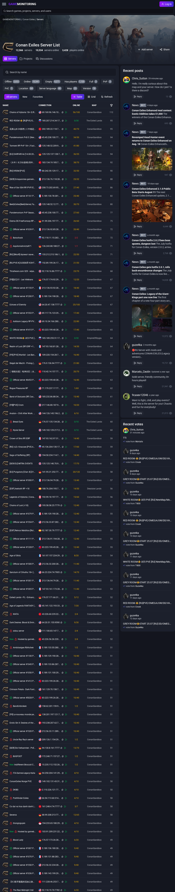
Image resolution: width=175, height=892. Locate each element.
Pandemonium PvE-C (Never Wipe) (23, 137)
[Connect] (66, 112)
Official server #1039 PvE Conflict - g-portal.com (24, 229)
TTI (124, 437)
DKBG (15, 790)
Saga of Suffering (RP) (20, 455)
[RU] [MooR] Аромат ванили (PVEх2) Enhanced (23, 254)
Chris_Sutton (139, 78)
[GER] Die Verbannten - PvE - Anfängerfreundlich (23, 748)
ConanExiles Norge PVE (21, 781)
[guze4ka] (126, 346)
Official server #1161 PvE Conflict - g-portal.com (24, 196)
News (135, 105)
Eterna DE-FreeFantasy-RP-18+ (23, 221)
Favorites (38, 96)
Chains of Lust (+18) (19, 505)
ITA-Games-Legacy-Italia (24, 773)
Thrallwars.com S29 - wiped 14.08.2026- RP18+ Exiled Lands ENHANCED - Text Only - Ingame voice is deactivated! (23, 271)
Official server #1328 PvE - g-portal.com (24, 547)
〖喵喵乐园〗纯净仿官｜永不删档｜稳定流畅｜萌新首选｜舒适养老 (23, 371)
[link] (147, 87)
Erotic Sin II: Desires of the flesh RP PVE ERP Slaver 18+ (23, 723)
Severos (13, 815)
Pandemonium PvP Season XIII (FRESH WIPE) (23, 212)
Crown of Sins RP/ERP (20, 438)
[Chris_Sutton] (126, 79)
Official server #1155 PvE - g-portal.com (24, 288)
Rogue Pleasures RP (19, 388)
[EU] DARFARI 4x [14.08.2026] (23, 154)
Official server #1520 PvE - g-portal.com (24, 731)
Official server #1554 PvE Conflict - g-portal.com (24, 522)
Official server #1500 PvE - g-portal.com (24, 564)
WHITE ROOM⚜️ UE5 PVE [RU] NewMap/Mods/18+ (23, 338)
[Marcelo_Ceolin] (126, 373)
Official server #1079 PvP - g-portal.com (24, 514)
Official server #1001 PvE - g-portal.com (24, 580)
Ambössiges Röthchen (23, 647)
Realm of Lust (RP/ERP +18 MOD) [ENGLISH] (23, 346)
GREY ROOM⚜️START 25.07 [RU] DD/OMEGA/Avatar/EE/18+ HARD (147, 479)
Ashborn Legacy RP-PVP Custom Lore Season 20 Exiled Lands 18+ (24, 321)
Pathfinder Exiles (21, 798)
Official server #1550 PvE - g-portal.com (24, 865)
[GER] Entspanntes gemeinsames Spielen (23, 179)
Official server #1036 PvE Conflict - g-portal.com (24, 873)
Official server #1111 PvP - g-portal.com (24, 539)
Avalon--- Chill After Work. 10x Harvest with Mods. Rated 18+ (23, 413)
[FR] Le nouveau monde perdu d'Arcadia (23, 714)
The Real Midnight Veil (23, 890)
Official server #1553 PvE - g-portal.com (24, 313)
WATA (16, 614)
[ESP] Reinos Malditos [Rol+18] (23, 530)
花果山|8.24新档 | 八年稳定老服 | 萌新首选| (23, 129)
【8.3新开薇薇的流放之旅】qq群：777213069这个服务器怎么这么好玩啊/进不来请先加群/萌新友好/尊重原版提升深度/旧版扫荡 (23, 882)
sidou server (18, 631)
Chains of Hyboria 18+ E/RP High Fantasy (23, 112)
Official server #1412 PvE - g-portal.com (24, 681)
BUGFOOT (17, 756)
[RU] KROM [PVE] (17, 171)
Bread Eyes (18, 422)
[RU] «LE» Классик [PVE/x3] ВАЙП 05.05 (23, 447)
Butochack (18, 238)
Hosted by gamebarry (27, 639)
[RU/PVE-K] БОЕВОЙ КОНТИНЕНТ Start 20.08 (23, 263)
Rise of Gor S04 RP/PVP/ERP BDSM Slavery (23, 187)
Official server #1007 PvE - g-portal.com (24, 848)
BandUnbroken (20, 706)
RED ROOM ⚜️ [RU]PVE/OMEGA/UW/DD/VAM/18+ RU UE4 (23, 120)
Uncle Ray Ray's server (23, 739)
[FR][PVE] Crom (17, 405)
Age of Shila (15, 555)
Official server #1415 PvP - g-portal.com (24, 330)
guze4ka (137, 344)
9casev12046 (140, 395)
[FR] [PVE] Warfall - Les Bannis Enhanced (23, 355)
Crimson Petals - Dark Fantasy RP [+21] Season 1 (23, 689)
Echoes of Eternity (18, 304)
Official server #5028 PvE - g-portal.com (24, 698)
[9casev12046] (126, 396)
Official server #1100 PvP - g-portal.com (24, 656)
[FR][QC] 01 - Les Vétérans (21, 279)
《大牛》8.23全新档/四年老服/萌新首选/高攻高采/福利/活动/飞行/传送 (23, 162)
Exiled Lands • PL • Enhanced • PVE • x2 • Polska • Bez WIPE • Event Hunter (23, 597)
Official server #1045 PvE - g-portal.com (24, 664)
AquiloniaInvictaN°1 (22, 246)
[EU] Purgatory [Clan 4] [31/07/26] (23, 472)
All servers (11, 96)
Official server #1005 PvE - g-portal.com (24, 589)
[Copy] (62, 112)
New (25, 96)
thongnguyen (19, 823)
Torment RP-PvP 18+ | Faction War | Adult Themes (23, 146)
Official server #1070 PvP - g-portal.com (24, 856)
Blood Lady (18, 840)
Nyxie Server (18, 430)
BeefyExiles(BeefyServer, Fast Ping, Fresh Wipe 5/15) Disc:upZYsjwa (23, 204)
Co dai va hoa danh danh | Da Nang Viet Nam (23, 806)
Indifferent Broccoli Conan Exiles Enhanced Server (25, 764)
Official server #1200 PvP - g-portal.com (24, 296)
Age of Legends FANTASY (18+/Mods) (23, 606)
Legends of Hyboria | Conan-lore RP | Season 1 (23, 497)
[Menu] (4, 4)
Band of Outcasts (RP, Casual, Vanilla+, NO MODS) (23, 396)
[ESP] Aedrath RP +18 (19, 488)
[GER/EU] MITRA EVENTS (21, 463)
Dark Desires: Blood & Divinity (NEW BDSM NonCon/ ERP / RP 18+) (23, 622)
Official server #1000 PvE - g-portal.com (24, 480)
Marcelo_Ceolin (141, 371)
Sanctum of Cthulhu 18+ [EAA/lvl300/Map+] (23, 572)
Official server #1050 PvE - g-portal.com (24, 672)
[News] (126, 106)
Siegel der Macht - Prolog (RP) (23, 363)
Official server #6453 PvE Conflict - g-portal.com (24, 380)
